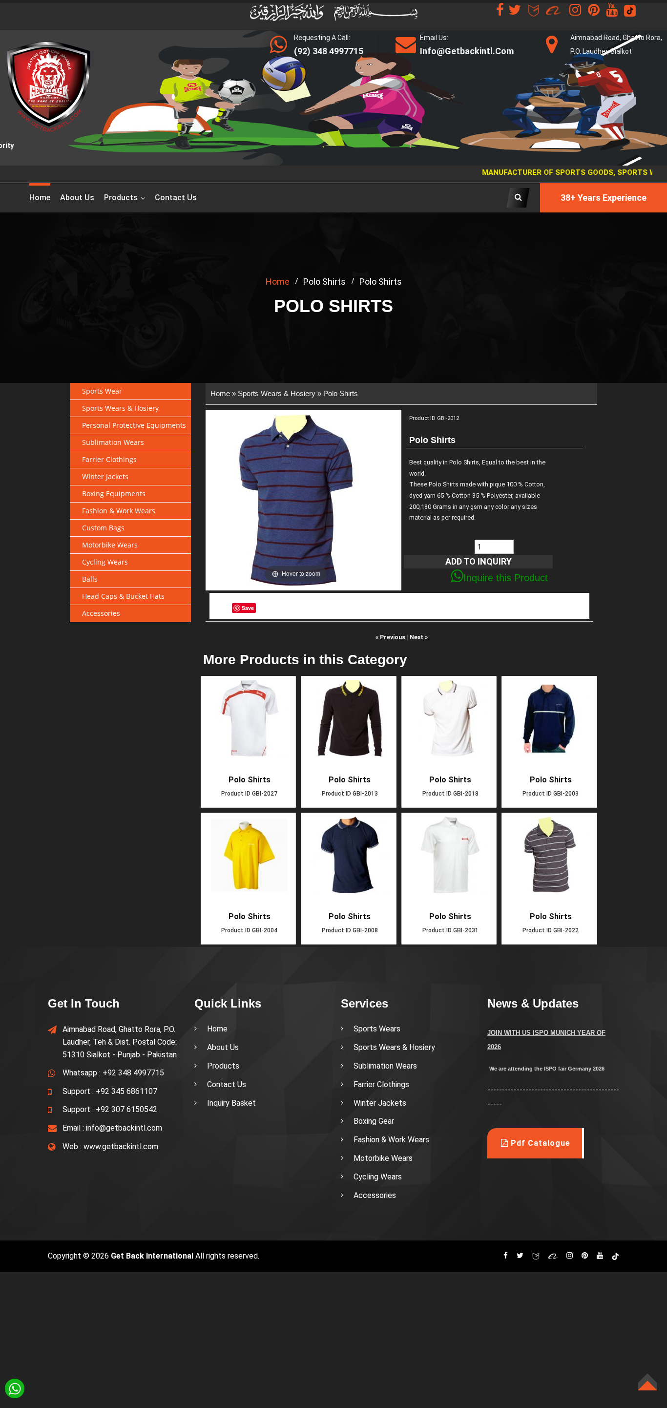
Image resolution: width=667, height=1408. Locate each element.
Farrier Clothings (109, 459)
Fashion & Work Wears (118, 510)
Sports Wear (102, 391)
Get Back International (152, 1256)
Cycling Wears (105, 562)
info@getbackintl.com (124, 1128)
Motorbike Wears (110, 544)
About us (77, 197)
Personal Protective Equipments (134, 425)
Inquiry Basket (231, 1103)
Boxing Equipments (114, 493)
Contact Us (176, 197)
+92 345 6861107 (126, 1091)
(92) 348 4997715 (328, 51)
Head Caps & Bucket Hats (123, 596)
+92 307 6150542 (126, 1109)
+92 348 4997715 (133, 1072)
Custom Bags (103, 527)
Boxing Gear (374, 1121)
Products (121, 197)
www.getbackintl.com (120, 1146)
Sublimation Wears (113, 442)
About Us (223, 1047)
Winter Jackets (105, 476)
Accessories (101, 613)
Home (39, 197)
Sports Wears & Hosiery (120, 408)
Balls (90, 579)
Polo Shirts (340, 393)
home (278, 281)
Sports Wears (377, 1028)
